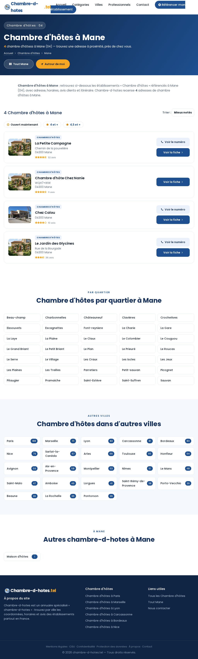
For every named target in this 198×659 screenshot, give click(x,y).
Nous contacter (159, 608)
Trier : (167, 112)
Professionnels (119, 5)
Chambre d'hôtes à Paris (102, 596)
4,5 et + (75, 125)
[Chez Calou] (19, 214)
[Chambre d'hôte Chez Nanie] (19, 181)
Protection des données (112, 646)
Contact (142, 5)
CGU (72, 646)
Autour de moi (55, 64)
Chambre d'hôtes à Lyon (102, 608)
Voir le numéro (175, 142)
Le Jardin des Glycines (54, 243)
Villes (99, 5)
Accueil (61, 5)
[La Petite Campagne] (19, 147)
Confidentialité (86, 646)
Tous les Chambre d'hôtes (166, 596)
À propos (134, 646)
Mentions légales (56, 646)
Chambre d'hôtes (29, 53)
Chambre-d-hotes (31, 7)
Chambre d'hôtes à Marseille (105, 602)
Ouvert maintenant (24, 125)
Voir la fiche (171, 152)
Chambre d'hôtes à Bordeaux (106, 621)
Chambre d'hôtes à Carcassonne (108, 614)
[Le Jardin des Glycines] (19, 247)
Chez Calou (45, 212)
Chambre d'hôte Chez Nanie (59, 178)
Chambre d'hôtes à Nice (102, 627)
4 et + (54, 125)
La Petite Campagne (53, 143)
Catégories (80, 5)
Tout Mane (20, 64)
